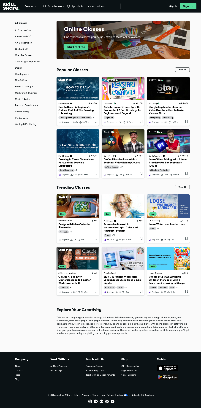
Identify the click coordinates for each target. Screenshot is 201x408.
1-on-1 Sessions (128, 375)
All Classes (21, 23)
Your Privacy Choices (112, 395)
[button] (35, 6)
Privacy (85, 395)
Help (75, 395)
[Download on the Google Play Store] (171, 377)
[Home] (11, 6)
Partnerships (56, 370)
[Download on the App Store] (171, 368)
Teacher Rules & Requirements (100, 375)
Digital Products (129, 370)
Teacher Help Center (96, 370)
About (18, 366)
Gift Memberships (130, 366)
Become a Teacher (95, 366)
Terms (95, 395)
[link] (78, 101)
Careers (19, 370)
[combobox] (81, 6)
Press (17, 375)
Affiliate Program (58, 366)
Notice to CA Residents (142, 395)
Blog (17, 379)
